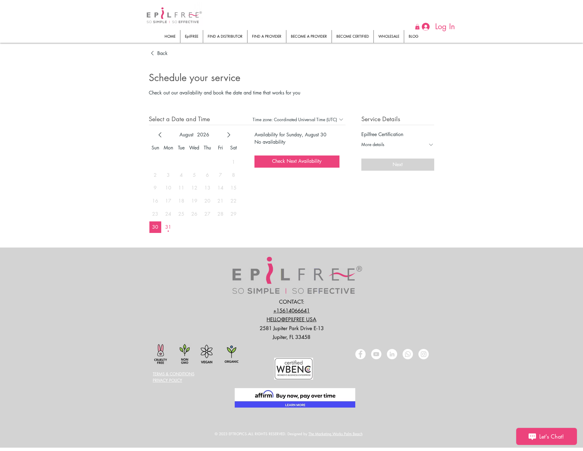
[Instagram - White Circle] (423, 354)
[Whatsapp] (408, 354)
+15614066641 (291, 310)
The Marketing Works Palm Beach (336, 433)
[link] (158, 53)
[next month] (228, 134)
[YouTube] (376, 354)
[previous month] (160, 134)
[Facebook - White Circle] (360, 354)
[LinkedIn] (392, 354)
